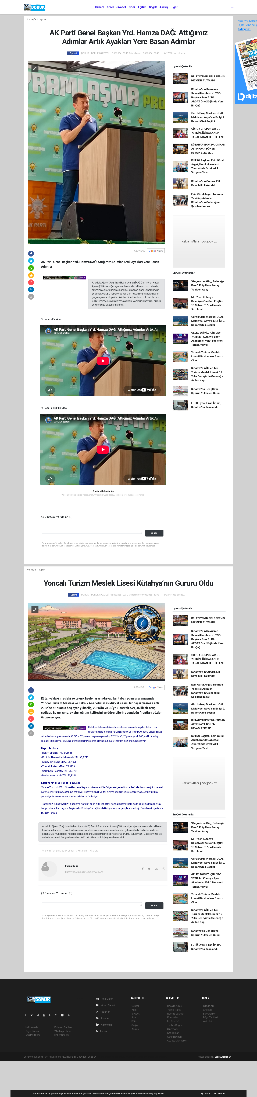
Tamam (220, 1093)
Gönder (154, 533)
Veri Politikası (33, 1035)
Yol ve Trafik (174, 1009)
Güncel (99, 7)
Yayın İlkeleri (32, 1031)
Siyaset (121, 7)
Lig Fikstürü (173, 1021)
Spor (132, 7)
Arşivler (104, 1018)
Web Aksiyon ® (223, 1057)
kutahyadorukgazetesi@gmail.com (84, 872)
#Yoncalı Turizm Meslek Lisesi (57, 850)
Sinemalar (172, 1029)
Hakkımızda (32, 1027)
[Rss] (57, 1015)
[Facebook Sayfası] (27, 1015)
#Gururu (93, 850)
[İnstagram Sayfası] (39, 1015)
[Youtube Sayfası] (45, 1015)
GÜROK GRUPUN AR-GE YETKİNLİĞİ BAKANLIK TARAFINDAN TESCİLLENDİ (208, 133)
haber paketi (118, 1056)
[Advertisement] (26, 1078)
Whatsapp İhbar (62, 1031)
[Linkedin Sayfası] (51, 1015)
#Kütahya (81, 850)
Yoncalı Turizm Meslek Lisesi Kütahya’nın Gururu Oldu (207, 356)
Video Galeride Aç (104, 491)
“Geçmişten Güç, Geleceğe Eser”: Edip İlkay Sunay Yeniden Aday (207, 285)
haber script (160, 1056)
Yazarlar (105, 1011)
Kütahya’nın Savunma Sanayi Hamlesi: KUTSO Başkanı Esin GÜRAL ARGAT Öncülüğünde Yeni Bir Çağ (207, 97)
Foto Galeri (106, 998)
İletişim (104, 1031)
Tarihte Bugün (175, 1025)
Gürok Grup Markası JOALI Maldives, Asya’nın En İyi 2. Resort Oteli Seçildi (208, 117)
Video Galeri (107, 1005)
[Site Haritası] (63, 1015)
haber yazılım (146, 1056)
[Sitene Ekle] (70, 1015)
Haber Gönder (61, 1035)
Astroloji (207, 1021)
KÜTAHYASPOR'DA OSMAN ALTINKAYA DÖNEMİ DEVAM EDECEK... (208, 148)
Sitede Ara (209, 1006)
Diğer (174, 7)
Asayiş (163, 7)
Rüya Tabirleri (210, 1017)
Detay (206, 1093)
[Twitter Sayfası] (32, 1015)
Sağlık (153, 7)
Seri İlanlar (173, 1033)
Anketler (207, 1009)
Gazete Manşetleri (177, 1040)
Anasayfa (31, 19)
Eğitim (142, 7)
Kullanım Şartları (63, 1027)
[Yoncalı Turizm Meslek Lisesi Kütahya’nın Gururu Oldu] (96, 641)
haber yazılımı (103, 1056)
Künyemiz (106, 1024)
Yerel (110, 7)
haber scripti (132, 1056)
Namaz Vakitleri (175, 1013)
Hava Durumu (174, 1006)
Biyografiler (209, 1013)
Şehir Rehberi (174, 1036)
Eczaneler (172, 1017)
